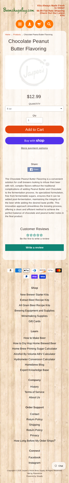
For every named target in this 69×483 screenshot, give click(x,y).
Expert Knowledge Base (34, 370)
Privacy (34, 435)
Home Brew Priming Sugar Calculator (34, 348)
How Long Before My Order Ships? (34, 440)
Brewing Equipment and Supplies (34, 310)
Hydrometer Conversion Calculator (34, 359)
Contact (34, 414)
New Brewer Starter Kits (34, 294)
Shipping (34, 424)
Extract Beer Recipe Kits (34, 299)
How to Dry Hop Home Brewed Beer (34, 343)
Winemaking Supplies (34, 315)
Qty (34, 115)
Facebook (35, 457)
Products (17, 35)
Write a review (34, 247)
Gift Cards (35, 321)
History (34, 386)
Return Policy (34, 419)
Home (7, 35)
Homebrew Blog (34, 364)
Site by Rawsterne (34, 473)
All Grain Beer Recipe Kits (34, 305)
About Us (34, 397)
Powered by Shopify (34, 476)
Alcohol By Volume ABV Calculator (34, 354)
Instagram (34, 462)
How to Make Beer (35, 338)
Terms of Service (34, 392)
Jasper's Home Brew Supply (33, 470)
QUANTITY (34, 104)
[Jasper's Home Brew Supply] (18, 10)
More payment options (34, 148)
